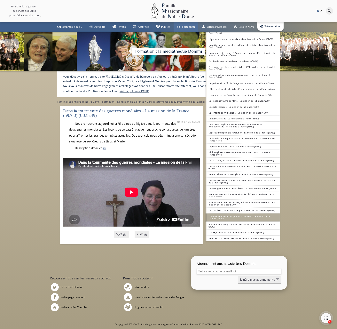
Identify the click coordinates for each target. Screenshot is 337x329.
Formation (188, 26)
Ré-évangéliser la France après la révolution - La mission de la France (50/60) (239, 153)
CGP (214, 324)
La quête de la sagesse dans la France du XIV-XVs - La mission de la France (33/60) (241, 46)
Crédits (184, 324)
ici (104, 148)
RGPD (201, 324)
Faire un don (272, 26)
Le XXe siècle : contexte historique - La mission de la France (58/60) (241, 210)
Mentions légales (161, 324)
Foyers (121, 26)
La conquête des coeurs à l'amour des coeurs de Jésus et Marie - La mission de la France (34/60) (241, 54)
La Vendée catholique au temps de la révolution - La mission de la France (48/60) (241, 139)
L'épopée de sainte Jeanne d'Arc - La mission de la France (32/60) (240, 39)
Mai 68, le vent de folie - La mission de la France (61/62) (236, 232)
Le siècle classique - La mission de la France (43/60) (233, 106)
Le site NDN (246, 26)
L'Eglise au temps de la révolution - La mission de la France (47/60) (241, 132)
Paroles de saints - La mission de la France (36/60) (233, 61)
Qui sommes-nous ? (69, 26)
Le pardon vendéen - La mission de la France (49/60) (234, 146)
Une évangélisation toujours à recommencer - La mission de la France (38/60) (239, 76)
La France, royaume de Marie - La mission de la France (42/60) (239, 100)
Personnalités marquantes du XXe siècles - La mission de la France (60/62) (241, 225)
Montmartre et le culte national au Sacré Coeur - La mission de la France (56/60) (241, 195)
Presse (193, 324)
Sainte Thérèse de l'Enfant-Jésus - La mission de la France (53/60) (240, 174)
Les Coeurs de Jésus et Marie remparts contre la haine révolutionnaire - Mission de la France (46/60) (235, 125)
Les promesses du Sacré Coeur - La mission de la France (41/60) (239, 94)
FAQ (220, 324)
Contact (175, 324)
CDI (208, 324)
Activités (143, 26)
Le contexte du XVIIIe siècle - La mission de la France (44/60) (238, 112)
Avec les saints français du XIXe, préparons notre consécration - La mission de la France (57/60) (241, 203)
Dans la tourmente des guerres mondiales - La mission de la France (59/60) (240, 217)
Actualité (99, 26)
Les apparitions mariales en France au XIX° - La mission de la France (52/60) (242, 167)
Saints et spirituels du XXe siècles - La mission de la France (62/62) (241, 238)
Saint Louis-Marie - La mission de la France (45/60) (233, 118)
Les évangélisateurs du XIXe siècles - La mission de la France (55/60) (242, 188)
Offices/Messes (217, 26)
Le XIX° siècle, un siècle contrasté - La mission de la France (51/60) (241, 160)
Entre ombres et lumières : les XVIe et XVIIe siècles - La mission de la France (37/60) (242, 68)
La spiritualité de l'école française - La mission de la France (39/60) (241, 83)
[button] (121, 234)
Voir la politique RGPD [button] (134, 91)
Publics (165, 26)
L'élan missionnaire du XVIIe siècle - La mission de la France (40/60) (241, 89)
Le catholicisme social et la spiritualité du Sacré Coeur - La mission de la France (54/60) (241, 181)
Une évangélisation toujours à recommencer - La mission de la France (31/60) (239, 32)
